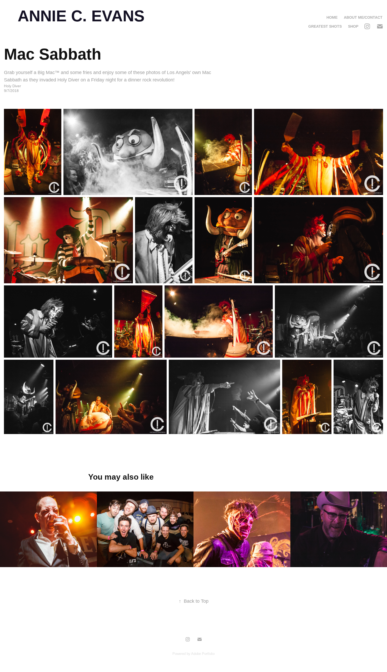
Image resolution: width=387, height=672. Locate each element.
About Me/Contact (363, 17)
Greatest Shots (325, 26)
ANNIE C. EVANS (81, 16)
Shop (353, 26)
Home (332, 17)
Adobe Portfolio (203, 654)
